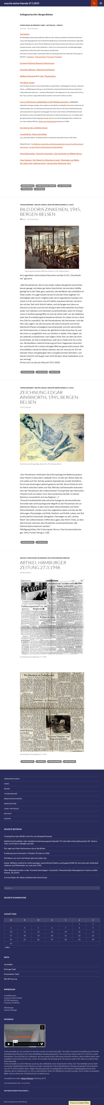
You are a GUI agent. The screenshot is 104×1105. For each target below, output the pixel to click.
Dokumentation (41, 57)
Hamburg (41, 761)
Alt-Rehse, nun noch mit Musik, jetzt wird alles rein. (25, 858)
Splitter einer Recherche (58, 558)
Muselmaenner (55, 761)
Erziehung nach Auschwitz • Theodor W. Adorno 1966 (26, 853)
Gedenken (30, 57)
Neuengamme (69, 761)
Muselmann (27, 189)
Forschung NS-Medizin (46, 186)
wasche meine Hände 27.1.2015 (60, 205)
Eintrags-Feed (10, 969)
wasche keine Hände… (13, 799)
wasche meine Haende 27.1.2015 (21, 3)
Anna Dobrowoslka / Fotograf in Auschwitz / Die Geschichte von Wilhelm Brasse (51, 154)
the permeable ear (12, 1083)
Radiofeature (10, 804)
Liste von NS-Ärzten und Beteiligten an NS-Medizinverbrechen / (45, 102)
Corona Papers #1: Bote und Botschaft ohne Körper (25, 877)
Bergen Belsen (27, 186)
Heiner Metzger (27, 1078)
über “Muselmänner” (48, 76)
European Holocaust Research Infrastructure (37, 63)
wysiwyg (8, 1019)
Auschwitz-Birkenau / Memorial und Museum (37, 70)
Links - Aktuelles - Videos (51, 25)
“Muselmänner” (10, 794)
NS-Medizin (39, 189)
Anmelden (8, 964)
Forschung (50, 57)
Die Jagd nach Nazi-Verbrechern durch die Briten (24, 848)
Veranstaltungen (12, 779)
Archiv (37, 205)
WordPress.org (10, 979)
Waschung (55, 372)
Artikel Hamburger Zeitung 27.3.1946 (43, 565)
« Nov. (7, 947)
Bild (24, 219)
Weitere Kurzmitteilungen (17, 1091)
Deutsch (8, 814)
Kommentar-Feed (11, 974)
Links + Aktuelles (11, 809)
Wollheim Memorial (27, 76)
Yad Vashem (24, 34)
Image (44, 205)
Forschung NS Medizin (30, 25)
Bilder (7, 789)
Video (6, 784)
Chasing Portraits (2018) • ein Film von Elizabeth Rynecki (28, 836)
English (7, 819)
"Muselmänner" (27, 205)
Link (24, 29)
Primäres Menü (101, 3)
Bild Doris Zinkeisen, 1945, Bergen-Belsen (50, 211)
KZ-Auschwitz (64, 186)
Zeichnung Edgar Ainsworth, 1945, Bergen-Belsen (49, 397)
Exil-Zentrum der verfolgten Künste (34, 128)
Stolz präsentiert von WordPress (15, 1102)
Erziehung (58, 57)
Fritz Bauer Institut (27, 83)
